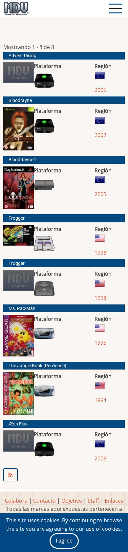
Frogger (17, 218)
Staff (93, 500)
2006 (100, 458)
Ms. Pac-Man (22, 308)
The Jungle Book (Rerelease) (37, 366)
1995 (100, 342)
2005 (100, 90)
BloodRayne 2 (23, 160)
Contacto (44, 500)
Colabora (16, 500)
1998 (100, 252)
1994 (100, 400)
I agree (64, 540)
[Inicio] (16, 8)
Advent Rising (22, 56)
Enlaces (114, 500)
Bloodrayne (20, 100)
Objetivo (71, 500)
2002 (100, 135)
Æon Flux (18, 424)
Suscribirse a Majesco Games (64, 474)
